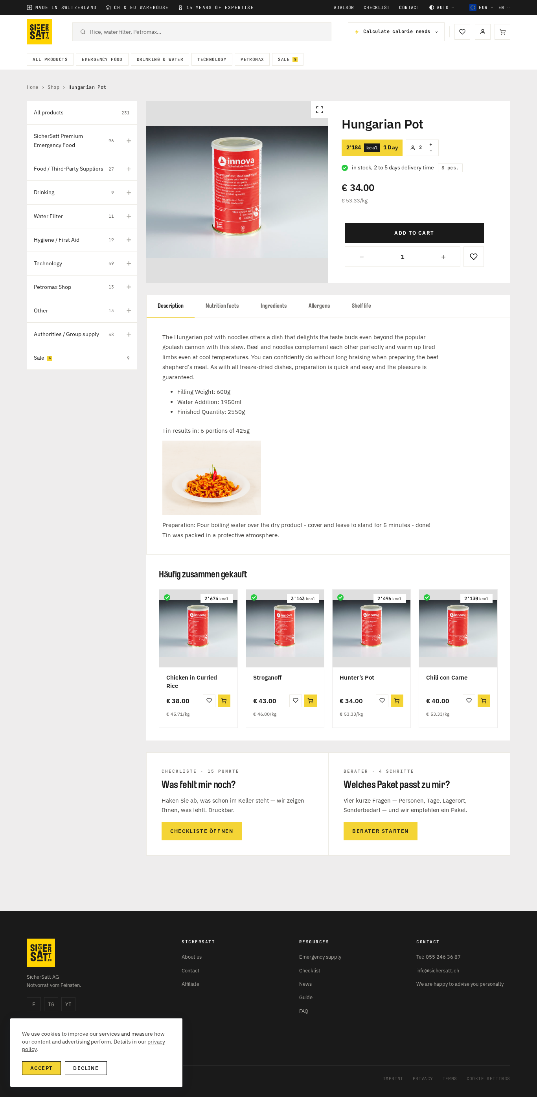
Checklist (377, 8)
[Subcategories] (129, 141)
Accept (41, 1068)
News (305, 984)
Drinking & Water (160, 59)
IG (51, 1004)
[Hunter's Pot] (371, 628)
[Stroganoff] (285, 628)
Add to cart (414, 233)
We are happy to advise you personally (460, 984)
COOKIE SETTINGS (488, 1078)
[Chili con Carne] (458, 628)
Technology (211, 59)
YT (68, 1004)
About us (192, 957)
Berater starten (380, 831)
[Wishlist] (462, 32)
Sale (284, 59)
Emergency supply (320, 957)
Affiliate (190, 984)
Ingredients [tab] (274, 306)
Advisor (344, 8)
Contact (409, 8)
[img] (167, 597)
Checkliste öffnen (201, 831)
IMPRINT (393, 1078)
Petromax (252, 59)
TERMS (450, 1078)
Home (33, 87)
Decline (86, 1068)
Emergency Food (102, 59)
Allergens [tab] (319, 306)
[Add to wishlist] (473, 256)
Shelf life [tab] (361, 306)
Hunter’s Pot (357, 677)
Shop (53, 87)
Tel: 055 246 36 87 (438, 957)
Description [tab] (171, 306)
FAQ (303, 1011)
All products (50, 59)
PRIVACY (423, 1078)
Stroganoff (267, 677)
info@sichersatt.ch (437, 970)
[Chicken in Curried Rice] (198, 628)
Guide (306, 997)
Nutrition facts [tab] (222, 306)
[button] (224, 701)
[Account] (483, 32)
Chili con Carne (446, 677)
